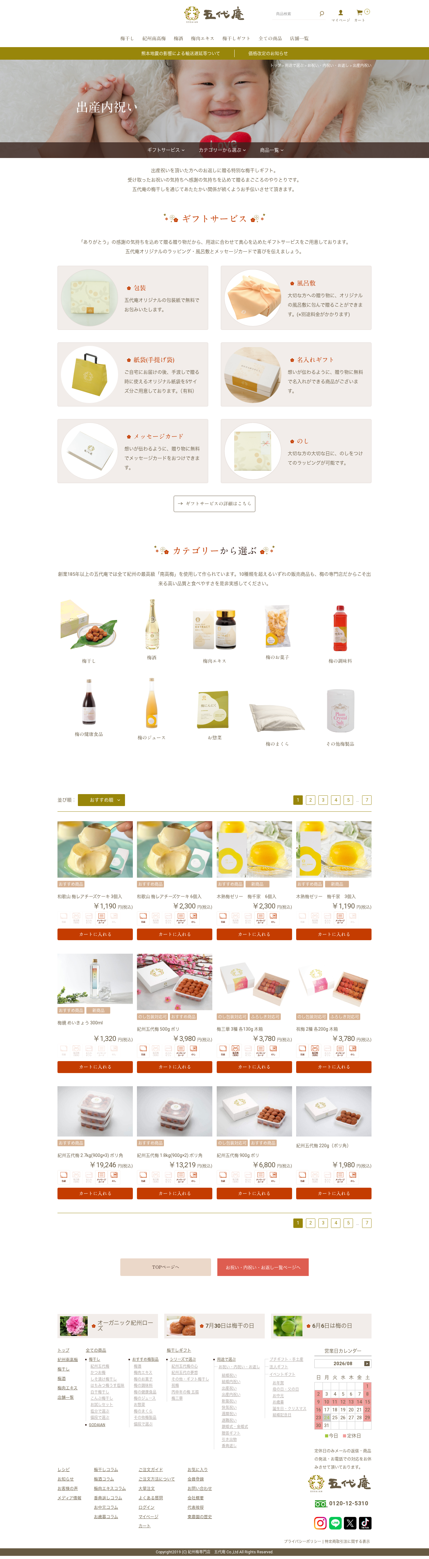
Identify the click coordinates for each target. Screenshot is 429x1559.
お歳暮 (278, 1402)
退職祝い (229, 1420)
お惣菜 (139, 1405)
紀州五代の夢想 (184, 1373)
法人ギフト (278, 1367)
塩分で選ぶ (99, 1411)
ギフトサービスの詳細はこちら (219, 503)
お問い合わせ (199, 1488)
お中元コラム (106, 1507)
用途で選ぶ (294, 65)
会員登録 (195, 1479)
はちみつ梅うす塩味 (107, 1385)
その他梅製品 (145, 1417)
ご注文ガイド (150, 1469)
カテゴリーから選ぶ (220, 150)
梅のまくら (143, 1411)
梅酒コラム (104, 1479)
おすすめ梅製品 (145, 1359)
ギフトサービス (163, 150)
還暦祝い (229, 1414)
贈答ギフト (231, 1433)
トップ (275, 65)
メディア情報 (69, 1498)
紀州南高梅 (154, 38)
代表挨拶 (195, 1507)
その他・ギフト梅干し (190, 1379)
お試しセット (101, 1405)
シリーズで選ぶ (183, 1359)
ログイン (146, 1507)
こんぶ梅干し (101, 1398)
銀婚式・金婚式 (235, 1427)
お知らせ (65, 1479)
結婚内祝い (231, 1382)
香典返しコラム (108, 1498)
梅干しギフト (236, 38)
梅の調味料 (143, 1385)
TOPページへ (165, 1267)
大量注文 (146, 1488)
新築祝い (229, 1401)
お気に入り (197, 1469)
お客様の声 (67, 1488)
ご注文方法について (156, 1479)
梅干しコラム (106, 1469)
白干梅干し (99, 1392)
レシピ (63, 1469)
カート (144, 1526)
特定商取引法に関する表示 (347, 1542)
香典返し (229, 1446)
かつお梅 (98, 1373)
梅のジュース (145, 1398)
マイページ (148, 1516)
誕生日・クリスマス (290, 1409)
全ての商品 (270, 38)
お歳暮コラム (106, 1516)
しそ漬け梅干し (103, 1379)
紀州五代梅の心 (184, 1366)
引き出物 (229, 1439)
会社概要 (195, 1498)
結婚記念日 (282, 1415)
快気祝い (229, 1407)
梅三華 (177, 1398)
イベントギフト (282, 1374)
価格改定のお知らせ (268, 53)
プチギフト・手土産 (286, 1359)
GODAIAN (97, 1425)
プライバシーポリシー (302, 1542)
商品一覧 (269, 150)
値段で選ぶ (99, 1417)
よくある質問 (150, 1498)
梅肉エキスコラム (110, 1488)
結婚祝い (229, 1375)
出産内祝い (231, 1395)
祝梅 (175, 1385)
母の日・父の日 (286, 1389)
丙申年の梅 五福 (185, 1392)
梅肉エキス (203, 38)
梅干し (127, 38)
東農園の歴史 (199, 1516)
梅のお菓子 (143, 1379)
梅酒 (178, 38)
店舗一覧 (299, 38)
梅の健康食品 (145, 1392)
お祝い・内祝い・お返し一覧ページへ (263, 1267)
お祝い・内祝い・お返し (328, 65)
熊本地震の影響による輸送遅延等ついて (180, 53)
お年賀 (278, 1383)
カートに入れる (95, 934)
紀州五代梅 (99, 1366)
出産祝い (229, 1388)
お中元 (278, 1396)
